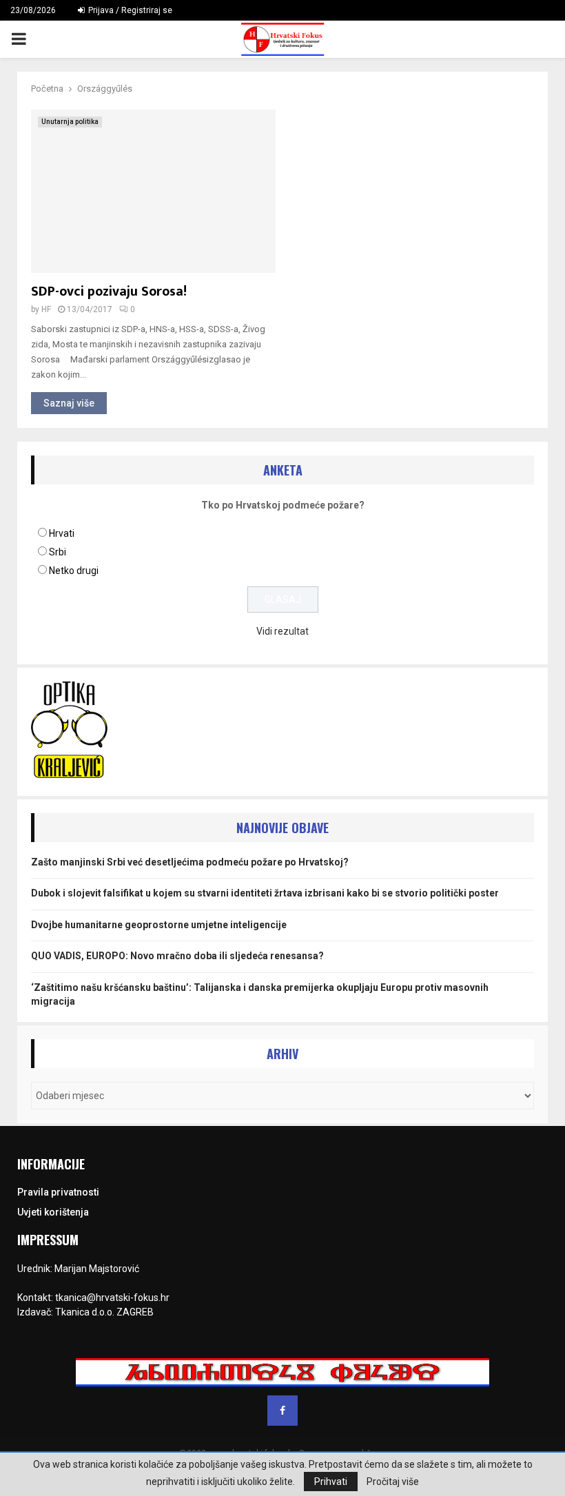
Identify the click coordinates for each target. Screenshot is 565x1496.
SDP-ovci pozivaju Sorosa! (109, 291)
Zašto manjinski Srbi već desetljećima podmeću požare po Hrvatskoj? (190, 862)
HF (46, 309)
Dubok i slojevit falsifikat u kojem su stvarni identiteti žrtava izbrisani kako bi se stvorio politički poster (265, 893)
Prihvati (330, 1481)
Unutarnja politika (70, 121)
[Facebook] (282, 1410)
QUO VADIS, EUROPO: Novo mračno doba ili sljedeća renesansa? (177, 955)
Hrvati (61, 533)
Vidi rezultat (282, 631)
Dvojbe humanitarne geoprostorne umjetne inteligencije (159, 924)
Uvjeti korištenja (53, 1212)
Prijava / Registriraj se (129, 10)
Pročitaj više (393, 1481)
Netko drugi (74, 570)
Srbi (57, 551)
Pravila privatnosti (58, 1192)
